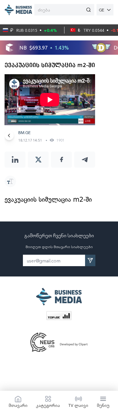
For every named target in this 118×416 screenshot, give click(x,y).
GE (101, 10)
